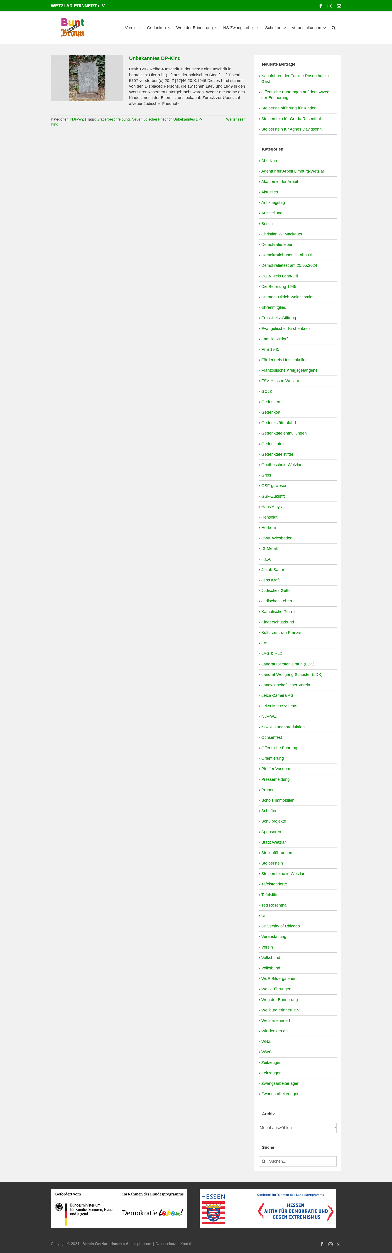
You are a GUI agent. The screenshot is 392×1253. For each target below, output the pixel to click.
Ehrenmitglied (273, 307)
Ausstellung (271, 213)
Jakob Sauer (272, 569)
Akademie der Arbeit (279, 181)
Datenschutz (166, 1244)
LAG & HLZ (271, 653)
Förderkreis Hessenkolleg (284, 360)
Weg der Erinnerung (279, 999)
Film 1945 (270, 349)
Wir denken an (274, 1031)
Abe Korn (269, 160)
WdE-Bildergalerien (278, 978)
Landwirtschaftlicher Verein (285, 685)
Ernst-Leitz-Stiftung (278, 318)
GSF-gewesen (274, 485)
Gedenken (270, 402)
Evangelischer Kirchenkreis (286, 328)
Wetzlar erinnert (275, 1020)
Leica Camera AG (277, 695)
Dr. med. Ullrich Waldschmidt (287, 297)
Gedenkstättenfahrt (278, 422)
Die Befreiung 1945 (278, 286)
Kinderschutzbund (277, 622)
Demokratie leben (277, 244)
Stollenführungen (276, 852)
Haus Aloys (271, 506)
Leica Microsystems (279, 706)
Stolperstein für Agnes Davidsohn (291, 129)
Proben (267, 790)
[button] (334, 28)
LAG (265, 643)
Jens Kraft (270, 580)
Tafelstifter (270, 894)
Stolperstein (272, 863)
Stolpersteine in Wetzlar (282, 873)
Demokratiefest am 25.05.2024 (289, 265)
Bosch (267, 223)
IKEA (266, 559)
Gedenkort (270, 412)
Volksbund (270, 957)
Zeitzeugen (271, 1062)
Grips (266, 475)
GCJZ (266, 391)
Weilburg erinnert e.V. (280, 1010)
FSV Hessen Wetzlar (280, 380)
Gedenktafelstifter (277, 454)
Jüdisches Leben (276, 601)
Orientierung (272, 758)
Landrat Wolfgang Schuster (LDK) (292, 674)
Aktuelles (269, 192)
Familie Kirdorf (274, 339)
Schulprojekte (273, 821)
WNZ (266, 1041)
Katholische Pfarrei (278, 611)
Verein (267, 947)
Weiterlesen (235, 119)
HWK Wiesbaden (276, 538)
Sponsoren (271, 832)
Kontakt (186, 1244)
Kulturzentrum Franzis (281, 632)
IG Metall (269, 548)
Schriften (269, 810)
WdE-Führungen (276, 989)
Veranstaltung (273, 936)
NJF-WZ (77, 119)
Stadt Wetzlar (273, 842)
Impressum (142, 1244)
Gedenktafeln (273, 444)
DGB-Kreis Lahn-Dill (279, 276)
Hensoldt (269, 517)
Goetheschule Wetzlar (281, 464)
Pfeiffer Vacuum (275, 768)
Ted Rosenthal (274, 905)
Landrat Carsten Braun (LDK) (287, 664)
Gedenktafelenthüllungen (284, 433)
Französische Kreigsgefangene (289, 370)
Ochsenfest (271, 737)
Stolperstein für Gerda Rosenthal (291, 118)
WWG (266, 1052)
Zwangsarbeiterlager (280, 1083)
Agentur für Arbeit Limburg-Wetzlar (292, 171)
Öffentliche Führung (279, 748)
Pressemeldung (275, 779)
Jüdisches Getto (276, 590)
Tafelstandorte (274, 884)
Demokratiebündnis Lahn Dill (287, 255)
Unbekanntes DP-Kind (155, 58)
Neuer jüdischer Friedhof (152, 119)
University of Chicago (280, 926)
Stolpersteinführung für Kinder (288, 108)
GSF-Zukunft (273, 496)
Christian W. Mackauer (281, 234)
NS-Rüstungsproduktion (283, 727)
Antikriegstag (273, 202)
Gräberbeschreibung (113, 119)
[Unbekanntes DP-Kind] (87, 78)
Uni (264, 915)
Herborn (268, 527)
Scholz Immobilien (277, 800)
